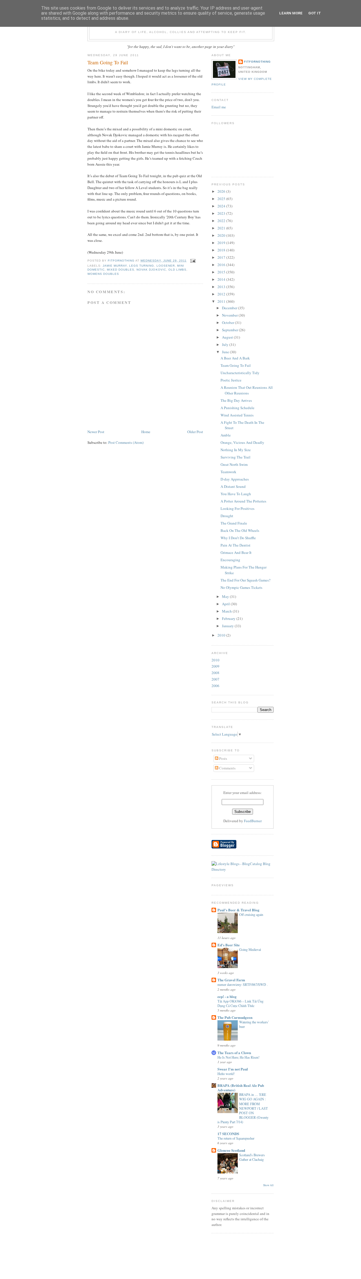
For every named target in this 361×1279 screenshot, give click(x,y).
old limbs (177, 269)
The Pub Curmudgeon (234, 1017)
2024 (221, 206)
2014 (221, 279)
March (227, 611)
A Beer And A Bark (235, 358)
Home (145, 431)
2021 (221, 228)
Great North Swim (234, 464)
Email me (219, 106)
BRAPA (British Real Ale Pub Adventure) (240, 1087)
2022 (221, 220)
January (228, 625)
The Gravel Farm (231, 979)
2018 (221, 250)
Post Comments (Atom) (126, 442)
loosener (166, 265)
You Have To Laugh (236, 493)
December (230, 307)
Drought (227, 515)
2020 (221, 235)
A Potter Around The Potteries (243, 501)
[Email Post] (193, 260)
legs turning (141, 265)
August (228, 337)
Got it (314, 13)
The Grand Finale (234, 523)
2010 (221, 635)
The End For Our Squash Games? (245, 580)
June (226, 351)
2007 (215, 679)
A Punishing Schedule (237, 407)
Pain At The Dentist (235, 545)
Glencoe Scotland (231, 1150)
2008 (215, 672)
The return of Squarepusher (235, 1138)
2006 (215, 685)
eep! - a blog (227, 996)
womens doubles (103, 273)
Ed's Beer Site (228, 944)
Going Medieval (250, 949)
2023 (221, 213)
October (228, 322)
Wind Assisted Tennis (237, 415)
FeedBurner (253, 820)
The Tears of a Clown (234, 1052)
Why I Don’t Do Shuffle (238, 537)
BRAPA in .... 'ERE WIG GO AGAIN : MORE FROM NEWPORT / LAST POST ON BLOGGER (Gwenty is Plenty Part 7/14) (242, 1108)
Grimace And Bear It (236, 552)
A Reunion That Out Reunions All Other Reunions (247, 390)
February (229, 618)
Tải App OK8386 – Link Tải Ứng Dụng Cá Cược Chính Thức (240, 1003)
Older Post (195, 431)
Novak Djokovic (151, 269)
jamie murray (115, 265)
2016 (221, 264)
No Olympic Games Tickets (241, 587)
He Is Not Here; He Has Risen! (238, 1057)
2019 (221, 242)
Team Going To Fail (236, 365)
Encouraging (230, 559)
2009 (215, 666)
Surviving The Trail (235, 457)
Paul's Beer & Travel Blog (238, 909)
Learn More (291, 13)
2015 (221, 272)
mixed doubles (120, 269)
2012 (221, 294)
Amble (226, 435)
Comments (226, 768)
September (230, 329)
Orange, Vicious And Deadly (242, 442)
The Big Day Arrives (236, 400)
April (226, 603)
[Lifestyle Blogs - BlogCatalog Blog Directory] (243, 869)
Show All (268, 1185)
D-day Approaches (235, 479)
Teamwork (228, 471)
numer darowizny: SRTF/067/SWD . (242, 984)
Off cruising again (251, 914)
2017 (221, 257)
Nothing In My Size (236, 449)
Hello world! (226, 1073)
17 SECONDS (228, 1133)
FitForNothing (257, 61)
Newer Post (95, 431)
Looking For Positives (237, 508)
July (225, 344)
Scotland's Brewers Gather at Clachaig (252, 1157)
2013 (221, 286)
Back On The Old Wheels (240, 530)
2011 (221, 301)
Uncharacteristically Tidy (240, 372)
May (226, 596)
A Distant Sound (233, 486)
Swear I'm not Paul (232, 1069)
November (230, 315)
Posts (222, 758)
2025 (221, 198)
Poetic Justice (231, 380)
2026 (221, 191)
